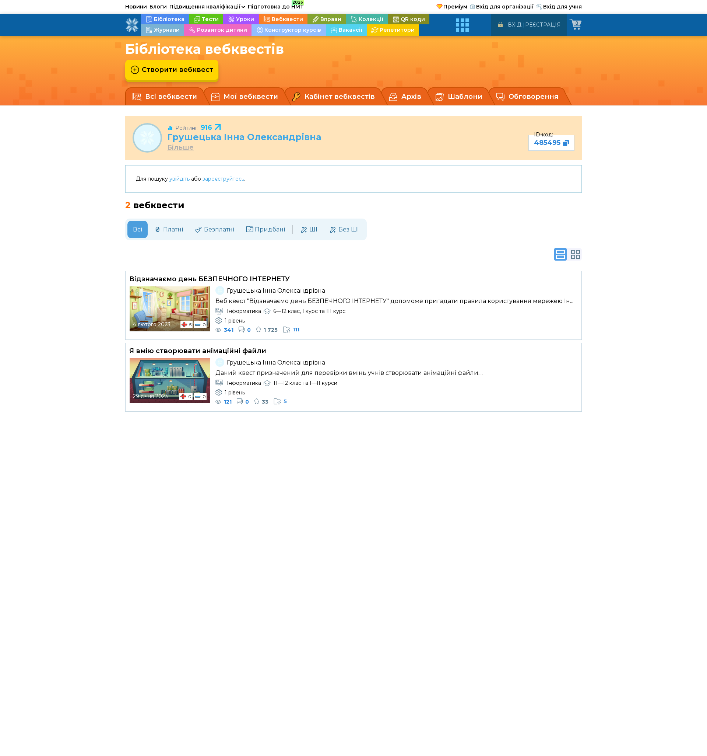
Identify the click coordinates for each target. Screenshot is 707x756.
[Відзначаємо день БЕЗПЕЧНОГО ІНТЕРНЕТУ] (169, 309)
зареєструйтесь (223, 178)
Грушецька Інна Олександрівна (244, 137)
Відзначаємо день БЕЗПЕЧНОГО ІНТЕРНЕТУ (209, 279)
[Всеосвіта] (131, 25)
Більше (180, 147)
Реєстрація (543, 24)
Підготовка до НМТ (276, 5)
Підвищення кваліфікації (207, 6)
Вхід (514, 24)
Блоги (158, 6)
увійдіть (179, 178)
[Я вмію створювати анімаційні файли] (169, 381)
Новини (136, 6)
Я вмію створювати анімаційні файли (197, 351)
